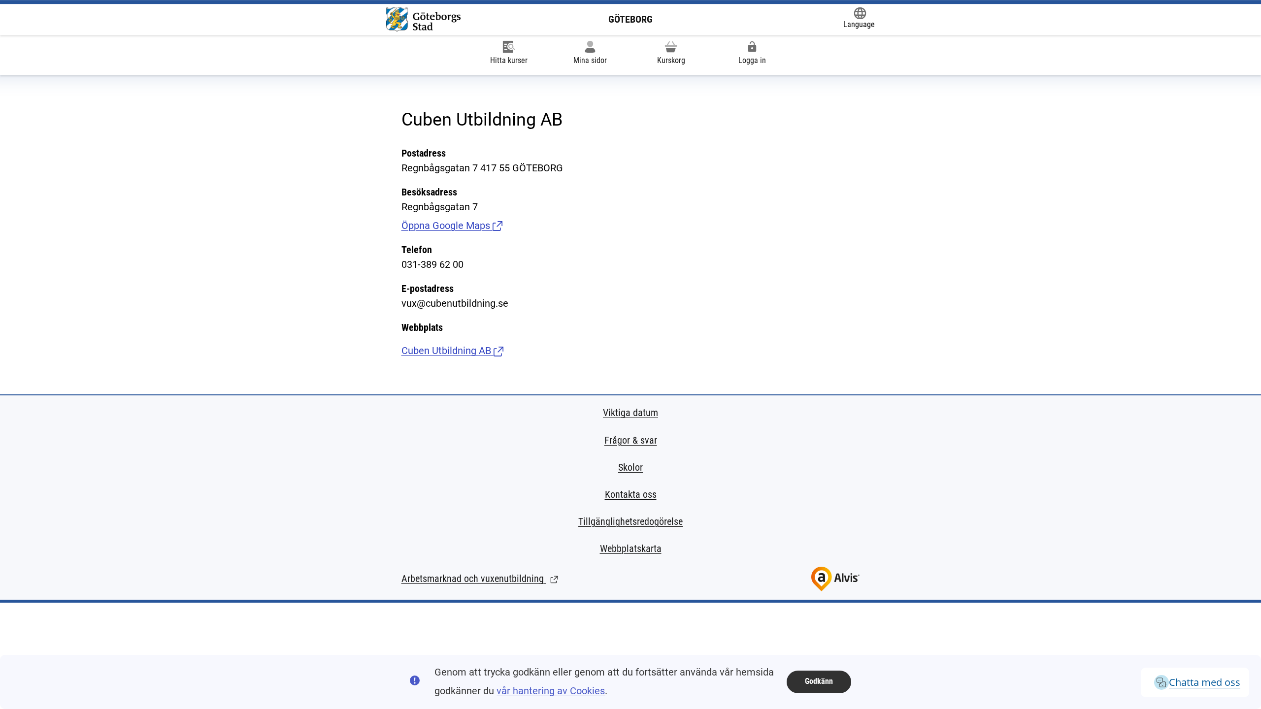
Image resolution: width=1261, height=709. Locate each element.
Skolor (630, 467)
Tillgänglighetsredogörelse (630, 521)
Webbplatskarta (631, 548)
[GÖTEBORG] (423, 19)
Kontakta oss (631, 494)
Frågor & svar (630, 440)
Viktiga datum (630, 413)
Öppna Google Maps (451, 225)
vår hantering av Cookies (551, 691)
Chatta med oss (1204, 682)
